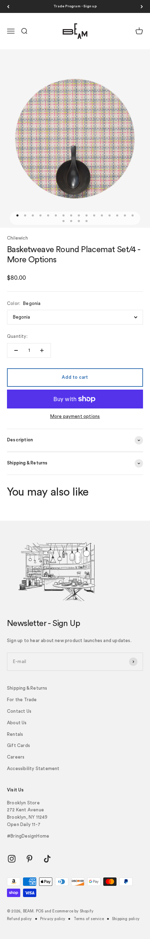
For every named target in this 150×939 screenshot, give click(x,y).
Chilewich (17, 238)
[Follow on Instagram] (11, 858)
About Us (17, 722)
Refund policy (19, 919)
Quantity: (17, 336)
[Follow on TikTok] (47, 858)
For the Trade (22, 699)
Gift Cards (18, 745)
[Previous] (8, 6)
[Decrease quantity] (16, 350)
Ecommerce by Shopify (72, 911)
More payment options (75, 416)
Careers (15, 757)
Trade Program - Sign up (75, 6)
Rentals (15, 734)
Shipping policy (126, 919)
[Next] (142, 6)
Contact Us (19, 711)
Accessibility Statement (33, 768)
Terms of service (89, 919)
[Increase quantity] (42, 350)
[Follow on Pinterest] (29, 858)
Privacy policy (53, 919)
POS (40, 911)
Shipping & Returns (27, 688)
